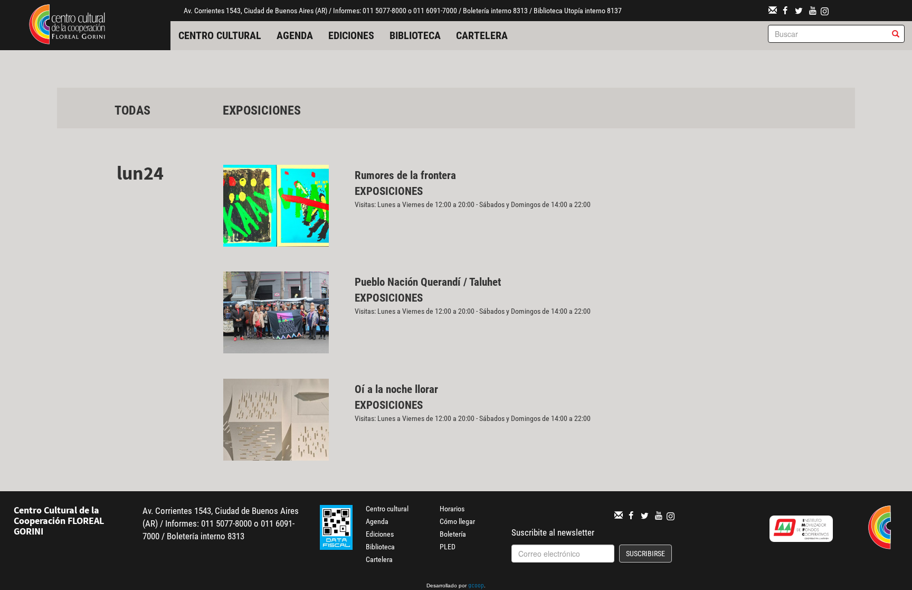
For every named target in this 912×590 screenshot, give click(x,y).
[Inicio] (67, 23)
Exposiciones (262, 110)
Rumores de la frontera (405, 175)
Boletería (453, 534)
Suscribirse (645, 553)
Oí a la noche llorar (396, 389)
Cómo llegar (457, 521)
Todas (132, 110)
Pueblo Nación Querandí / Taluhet (428, 282)
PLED (447, 546)
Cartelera (482, 35)
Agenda (295, 35)
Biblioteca (415, 35)
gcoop (476, 586)
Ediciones (351, 35)
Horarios (452, 508)
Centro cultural (219, 35)
